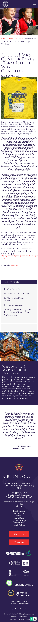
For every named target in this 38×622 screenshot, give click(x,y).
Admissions (19, 513)
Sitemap (10, 609)
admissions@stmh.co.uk (22, 497)
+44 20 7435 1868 (21, 492)
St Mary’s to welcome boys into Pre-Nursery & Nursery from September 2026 (17, 312)
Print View (9, 501)
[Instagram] (17, 506)
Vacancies (19, 515)
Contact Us (19, 534)
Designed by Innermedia (19, 616)
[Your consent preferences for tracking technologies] (35, 619)
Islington (13, 619)
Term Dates (19, 518)
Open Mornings (19, 520)
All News (15, 265)
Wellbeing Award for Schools (17, 293)
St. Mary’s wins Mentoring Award (16, 299)
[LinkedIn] (21, 506)
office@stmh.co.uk (22, 495)
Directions (19, 542)
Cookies (28, 609)
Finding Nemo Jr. (12, 289)
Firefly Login (19, 511)
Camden (21, 619)
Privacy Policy (19, 609)
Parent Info (19, 522)
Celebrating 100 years (13, 305)
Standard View (21, 501)
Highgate (29, 619)
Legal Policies (19, 525)
